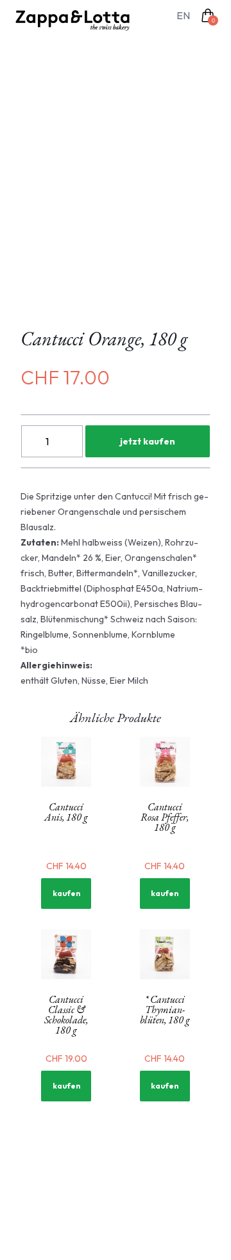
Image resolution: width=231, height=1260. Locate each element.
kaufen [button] (66, 893)
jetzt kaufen (147, 441)
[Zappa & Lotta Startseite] (76, 20)
